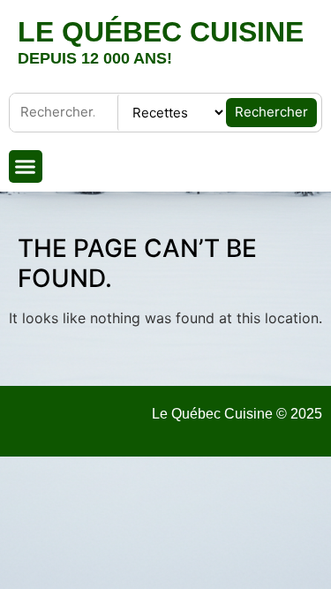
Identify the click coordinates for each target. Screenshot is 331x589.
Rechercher (271, 111)
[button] (25, 167)
